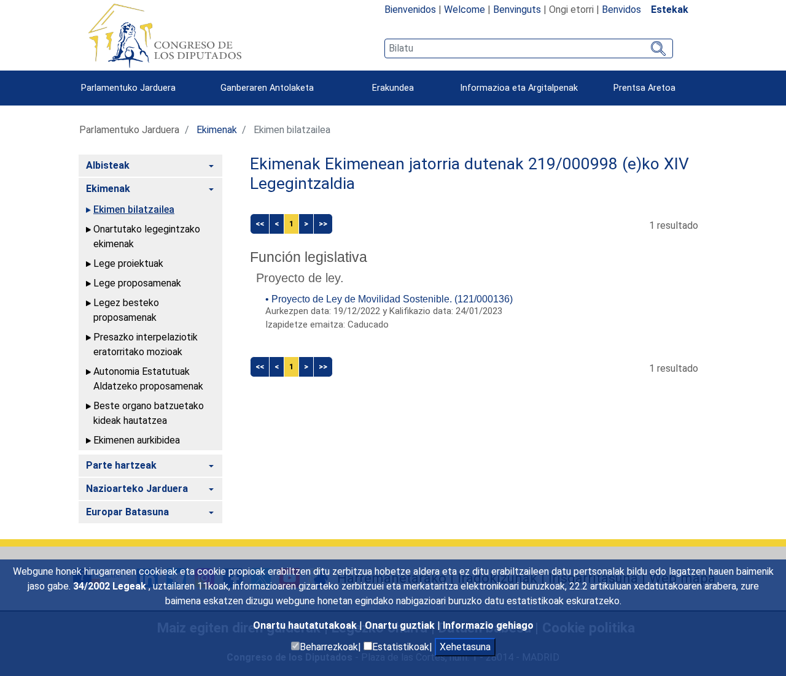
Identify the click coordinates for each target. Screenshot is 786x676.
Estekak (669, 9)
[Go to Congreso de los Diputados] (164, 35)
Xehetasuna (465, 647)
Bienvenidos (410, 9)
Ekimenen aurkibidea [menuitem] (136, 440)
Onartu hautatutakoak (306, 625)
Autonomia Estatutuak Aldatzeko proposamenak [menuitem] (148, 379)
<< (259, 223)
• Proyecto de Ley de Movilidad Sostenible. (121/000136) (389, 299)
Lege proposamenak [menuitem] (137, 283)
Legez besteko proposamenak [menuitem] (126, 310)
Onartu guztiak (401, 625)
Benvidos (621, 9)
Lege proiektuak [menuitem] (128, 263)
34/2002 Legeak (111, 586)
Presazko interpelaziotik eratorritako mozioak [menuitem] (145, 344)
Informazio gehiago (488, 625)
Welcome (464, 9)
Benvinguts (517, 9)
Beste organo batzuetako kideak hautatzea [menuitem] (148, 413)
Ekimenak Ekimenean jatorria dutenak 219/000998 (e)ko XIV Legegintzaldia (469, 174)
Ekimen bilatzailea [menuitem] (133, 209)
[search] (528, 48)
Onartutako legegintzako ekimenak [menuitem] (146, 236)
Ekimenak (216, 130)
